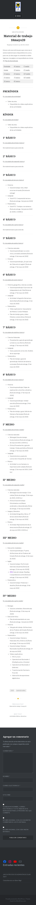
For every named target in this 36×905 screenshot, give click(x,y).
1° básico (7, 74)
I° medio (26, 66)
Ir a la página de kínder (10, 120)
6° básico (17, 74)
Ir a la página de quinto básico (13, 243)
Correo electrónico (11, 785)
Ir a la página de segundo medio (13, 485)
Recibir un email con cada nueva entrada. (16, 830)
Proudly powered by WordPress (15, 899)
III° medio (27, 74)
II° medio (27, 70)
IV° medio (27, 77)
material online (20, 690)
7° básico (17, 77)
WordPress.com (21, 901)
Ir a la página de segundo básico (13, 161)
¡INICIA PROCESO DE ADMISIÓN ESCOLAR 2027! (17, 875)
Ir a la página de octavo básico (13, 380)
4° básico (17, 66)
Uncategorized (18, 32)
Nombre (6, 776)
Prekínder (7, 66)
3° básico (7, 81)
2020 (12, 690)
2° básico (7, 77)
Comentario (8, 751)
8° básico (17, 81)
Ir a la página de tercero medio (13, 543)
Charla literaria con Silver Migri (12, 880)
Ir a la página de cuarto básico (13, 225)
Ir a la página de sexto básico (12, 280)
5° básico (17, 70)
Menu (19, 16)
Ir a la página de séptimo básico (13, 332)
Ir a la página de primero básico (13, 143)
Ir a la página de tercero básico (13, 180)
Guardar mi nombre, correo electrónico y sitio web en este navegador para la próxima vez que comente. (17, 810)
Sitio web (6, 795)
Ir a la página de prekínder (11, 96)
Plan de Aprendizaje (11, 61)
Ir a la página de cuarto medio (13, 601)
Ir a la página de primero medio (13, 430)
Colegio (15, 45)
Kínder (6, 70)
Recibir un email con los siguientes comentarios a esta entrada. (17, 821)
